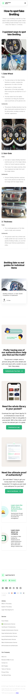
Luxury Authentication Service (9, 636)
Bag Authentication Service (9, 639)
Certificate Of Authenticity (9, 627)
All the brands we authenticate (10, 645)
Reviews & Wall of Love (8, 659)
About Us (4, 656)
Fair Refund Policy (6, 675)
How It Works (5, 620)
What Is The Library (7, 603)
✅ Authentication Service (8, 624)
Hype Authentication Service (9, 633)
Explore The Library (7, 606)
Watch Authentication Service (9, 642)
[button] (25, 3)
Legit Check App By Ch (8, 609)
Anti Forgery (5, 666)
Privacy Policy (5, 672)
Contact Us (4, 662)
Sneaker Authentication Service (10, 630)
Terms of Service (6, 669)
